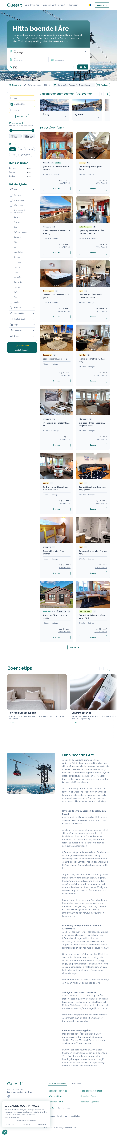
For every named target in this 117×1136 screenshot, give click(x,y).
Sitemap (52, 1116)
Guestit (51, 1108)
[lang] (89, 5)
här (95, 1065)
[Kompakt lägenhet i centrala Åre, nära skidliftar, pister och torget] (56, 530)
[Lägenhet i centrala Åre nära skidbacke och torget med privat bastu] (93, 594)
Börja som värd (49, 5)
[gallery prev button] (101, 669)
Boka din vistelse (32, 5)
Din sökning (16, 85)
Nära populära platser (91, 1091)
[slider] (10, 130)
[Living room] (56, 338)
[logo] (14, 5)
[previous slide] (101, 94)
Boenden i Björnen (89, 1102)
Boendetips (76, 1084)
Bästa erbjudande (34, 85)
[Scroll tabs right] (50, 84)
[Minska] (24, 168)
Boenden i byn (55, 1102)
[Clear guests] (73, 67)
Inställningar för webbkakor (68, 1116)
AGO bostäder (55, 1096)
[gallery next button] (108, 669)
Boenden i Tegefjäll (57, 1091)
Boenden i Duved (88, 1096)
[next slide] (108, 94)
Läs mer (12, 722)
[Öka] (33, 168)
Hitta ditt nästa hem (57, 1084)
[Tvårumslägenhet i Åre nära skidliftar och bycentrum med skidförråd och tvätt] (93, 530)
